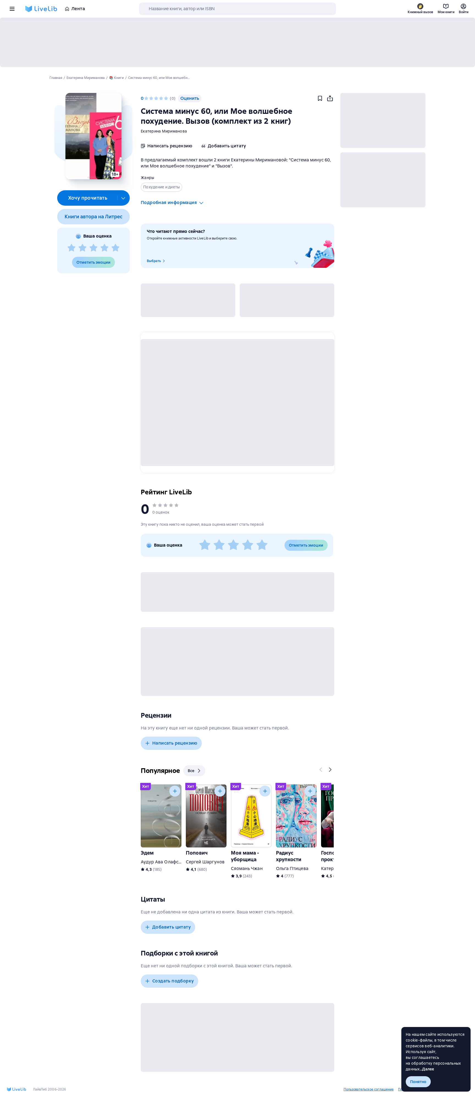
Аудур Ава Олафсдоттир (167, 862)
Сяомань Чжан (247, 868)
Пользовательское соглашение (369, 1089)
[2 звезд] (82, 248)
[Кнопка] (321, 769)
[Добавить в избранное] (320, 98)
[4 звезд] (104, 248)
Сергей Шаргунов (205, 862)
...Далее (427, 1069)
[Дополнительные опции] (123, 198)
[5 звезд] (115, 248)
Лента (78, 9)
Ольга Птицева (292, 868)
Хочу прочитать (87, 198)
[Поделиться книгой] (329, 98)
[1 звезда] (71, 248)
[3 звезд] (93, 248)
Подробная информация (169, 202)
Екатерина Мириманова (164, 131)
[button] (93, 136)
